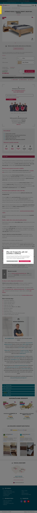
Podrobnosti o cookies (20, 258)
